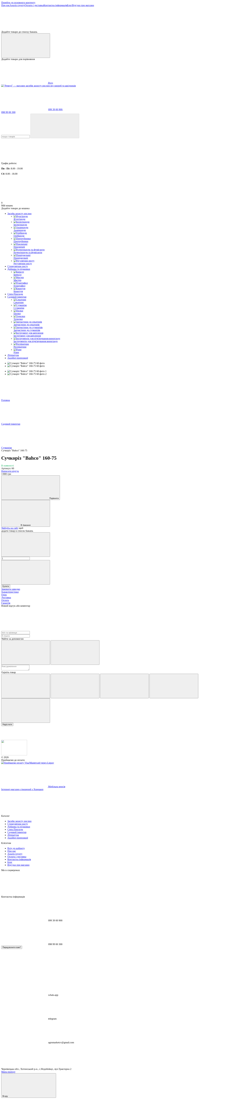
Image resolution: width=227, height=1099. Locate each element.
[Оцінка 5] (25, 710)
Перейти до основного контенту (18, 2)
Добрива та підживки (18, 269)
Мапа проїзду (8, 1071)
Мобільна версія (56, 786)
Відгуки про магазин (83, 5)
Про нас (5, 5)
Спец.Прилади (15, 294)
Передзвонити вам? (11, 947)
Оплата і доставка (34, 5)
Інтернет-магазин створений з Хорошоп (22, 789)
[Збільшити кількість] (25, 572)
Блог (69, 5)
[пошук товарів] (54, 126)
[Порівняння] (25, 45)
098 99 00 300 (8, 112)
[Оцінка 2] (75, 686)
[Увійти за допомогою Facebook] (25, 652)
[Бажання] (113, 19)
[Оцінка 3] (124, 686)
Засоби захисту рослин (19, 213)
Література (13, 355)
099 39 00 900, (55, 109)
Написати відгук (10, 471)
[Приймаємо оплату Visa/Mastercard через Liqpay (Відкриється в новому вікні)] (27, 763)
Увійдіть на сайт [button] (9, 528)
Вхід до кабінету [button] (16, 848)
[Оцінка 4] (173, 686)
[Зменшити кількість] (25, 544)
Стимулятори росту (17, 266)
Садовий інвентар (16, 297)
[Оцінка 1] (25, 686)
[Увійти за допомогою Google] (75, 652)
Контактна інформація (55, 5)
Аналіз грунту (17, 5)
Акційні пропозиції (17, 358)
